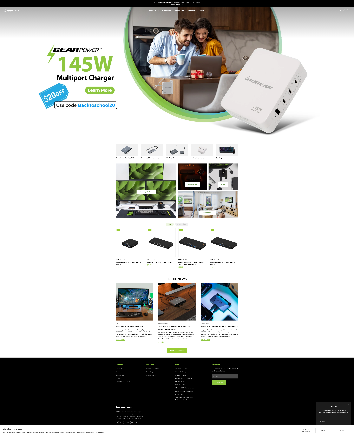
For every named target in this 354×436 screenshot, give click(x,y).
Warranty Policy (180, 372)
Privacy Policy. (100, 432)
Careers (118, 378)
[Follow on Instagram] (127, 422)
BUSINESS (166, 10)
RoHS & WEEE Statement (184, 391)
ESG (117, 372)
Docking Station (163, 323)
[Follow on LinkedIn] (136, 422)
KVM (117, 323)
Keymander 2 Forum (123, 381)
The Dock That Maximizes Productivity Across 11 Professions (174, 327)
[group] (177, 73)
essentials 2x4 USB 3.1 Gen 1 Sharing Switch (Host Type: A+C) (191, 263)
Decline (341, 430)
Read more (120, 340)
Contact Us (120, 375)
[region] (177, 73)
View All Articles (177, 351)
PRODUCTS (153, 10)
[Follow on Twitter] (122, 422)
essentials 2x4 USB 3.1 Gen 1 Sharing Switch (222, 263)
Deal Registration (152, 372)
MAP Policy (179, 394)
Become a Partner (152, 369)
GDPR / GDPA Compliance (184, 388)
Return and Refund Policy (184, 378)
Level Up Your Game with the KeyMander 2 (219, 326)
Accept (323, 430)
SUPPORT (192, 10)
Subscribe (219, 383)
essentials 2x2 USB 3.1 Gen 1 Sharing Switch (128, 263)
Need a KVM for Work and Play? (129, 326)
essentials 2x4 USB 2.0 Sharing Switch (160, 262)
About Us (119, 369)
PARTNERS (179, 10)
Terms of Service (181, 369)
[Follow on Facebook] (117, 422)
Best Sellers (181, 224)
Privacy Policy (180, 381)
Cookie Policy (180, 385)
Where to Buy (151, 375)
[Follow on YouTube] (132, 422)
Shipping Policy (180, 375)
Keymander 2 (205, 323)
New (169, 224)
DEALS (202, 10)
